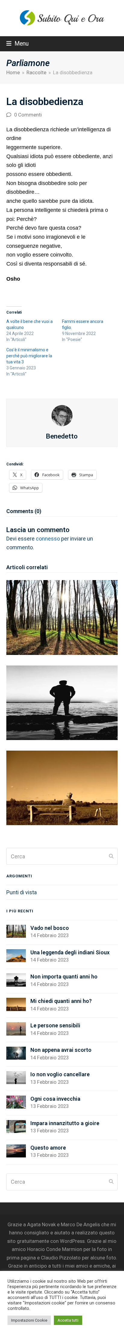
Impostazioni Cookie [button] (29, 1320)
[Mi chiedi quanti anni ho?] (62, 787)
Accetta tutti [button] (68, 1320)
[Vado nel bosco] (62, 617)
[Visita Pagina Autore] (62, 415)
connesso (48, 538)
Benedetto (62, 436)
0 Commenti (28, 115)
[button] (17, 43)
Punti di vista (21, 892)
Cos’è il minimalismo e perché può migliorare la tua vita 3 (29, 355)
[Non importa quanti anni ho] (62, 702)
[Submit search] (111, 856)
